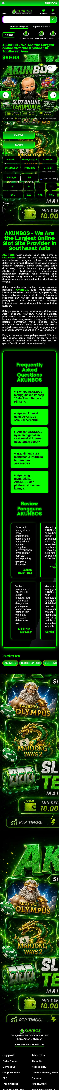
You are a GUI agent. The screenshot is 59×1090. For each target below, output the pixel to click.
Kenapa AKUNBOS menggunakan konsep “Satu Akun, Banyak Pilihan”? (29, 396)
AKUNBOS (8, 255)
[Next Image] (53, 95)
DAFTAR (19, 135)
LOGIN (19, 144)
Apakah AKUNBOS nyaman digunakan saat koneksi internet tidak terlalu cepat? (28, 436)
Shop (5, 13)
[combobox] (26, 19)
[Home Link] (21, 11)
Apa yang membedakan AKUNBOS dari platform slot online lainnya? (27, 482)
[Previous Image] (5, 95)
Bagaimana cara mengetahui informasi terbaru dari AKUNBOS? (29, 458)
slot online (8, 257)
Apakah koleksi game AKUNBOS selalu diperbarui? (26, 417)
